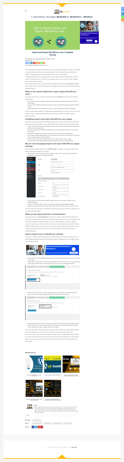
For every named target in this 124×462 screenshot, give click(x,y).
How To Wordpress (36, 420)
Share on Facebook (26, 348)
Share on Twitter (30, 348)
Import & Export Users (37, 423)
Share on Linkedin (33, 348)
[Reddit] (36, 63)
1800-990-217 (88, 17)
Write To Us (74, 447)
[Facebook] (26, 63)
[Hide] (123, 22)
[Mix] (39, 63)
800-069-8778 (74, 17)
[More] (44, 63)
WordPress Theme (57, 423)
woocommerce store (73, 83)
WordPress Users (67, 423)
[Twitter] (29, 63)
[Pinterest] (34, 63)
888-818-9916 (61, 17)
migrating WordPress (43, 217)
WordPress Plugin (47, 423)
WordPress (60, 97)
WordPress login (52, 149)
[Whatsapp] (41, 63)
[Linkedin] (31, 63)
